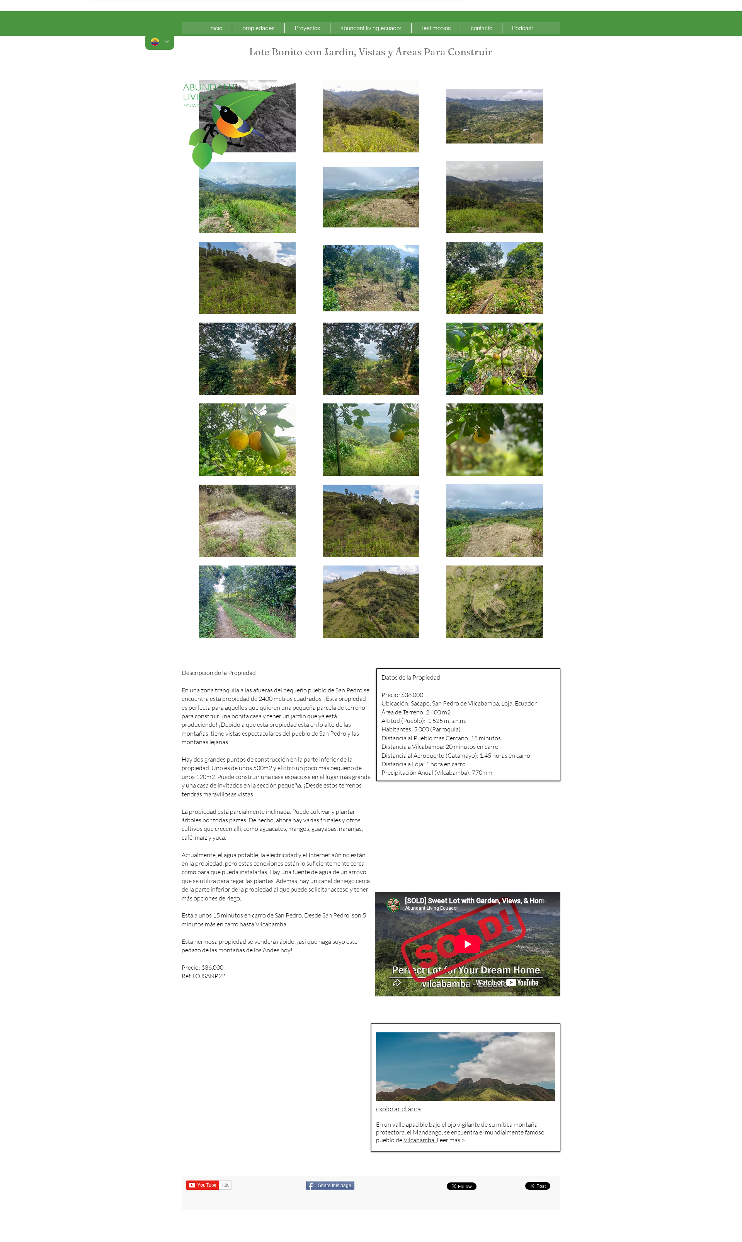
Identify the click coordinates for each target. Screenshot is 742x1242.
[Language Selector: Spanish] (159, 41)
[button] (258, 28)
